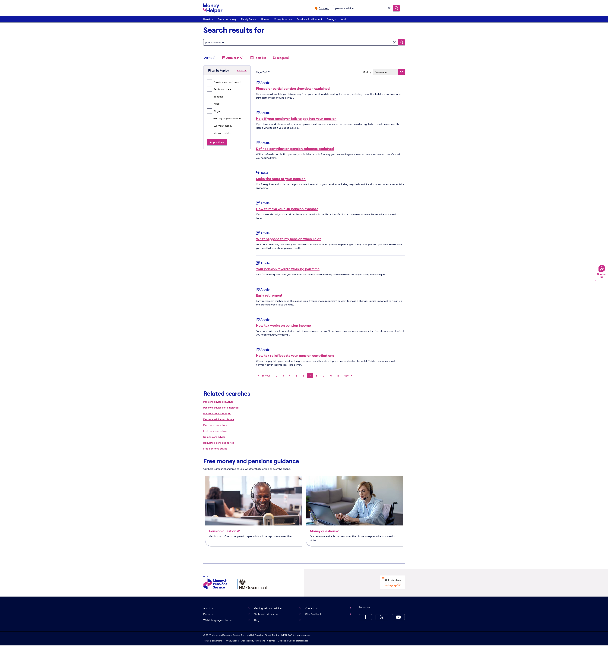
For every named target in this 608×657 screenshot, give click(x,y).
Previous (265, 375)
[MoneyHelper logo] (212, 7)
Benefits (208, 19)
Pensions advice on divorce (218, 419)
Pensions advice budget (217, 413)
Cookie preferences (298, 640)
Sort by (367, 71)
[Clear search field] (389, 8)
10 (330, 375)
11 (338, 375)
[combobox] (363, 8)
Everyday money (227, 19)
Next (346, 375)
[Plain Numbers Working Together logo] (392, 582)
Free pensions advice (215, 448)
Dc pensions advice (214, 436)
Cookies (282, 640)
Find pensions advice (215, 425)
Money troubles (283, 19)
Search (396, 8)
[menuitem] (208, 19)
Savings (331, 19)
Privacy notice (232, 640)
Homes (265, 19)
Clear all (242, 70)
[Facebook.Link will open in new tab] (365, 617)
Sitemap (271, 640)
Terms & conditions (212, 640)
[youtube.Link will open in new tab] (398, 617)
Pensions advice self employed (221, 407)
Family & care (248, 19)
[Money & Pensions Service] (215, 582)
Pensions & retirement (309, 19)
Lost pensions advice (215, 430)
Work (344, 19)
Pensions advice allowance (218, 401)
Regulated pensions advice (218, 442)
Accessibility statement (253, 640)
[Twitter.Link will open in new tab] (382, 617)
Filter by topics (218, 70)
